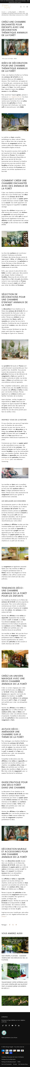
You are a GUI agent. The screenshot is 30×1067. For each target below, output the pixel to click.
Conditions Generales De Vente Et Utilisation (13, 1057)
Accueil (3, 12)
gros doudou (6, 459)
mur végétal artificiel (15, 97)
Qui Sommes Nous (23, 1064)
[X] (13, 925)
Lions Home (14, 1037)
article (4, 916)
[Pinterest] (16, 925)
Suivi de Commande (7, 1064)
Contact (15, 1064)
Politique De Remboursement (9, 1062)
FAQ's (19, 1062)
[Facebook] (10, 925)
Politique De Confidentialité (8, 1059)
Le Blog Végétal (12, 12)
